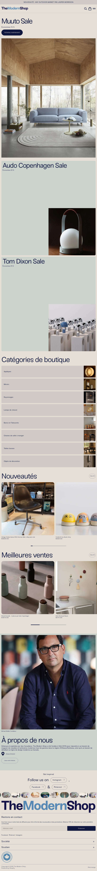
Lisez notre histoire (9, 760)
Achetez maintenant (12, 32)
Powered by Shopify (8, 868)
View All (92, 476)
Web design (92, 867)
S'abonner (81, 828)
